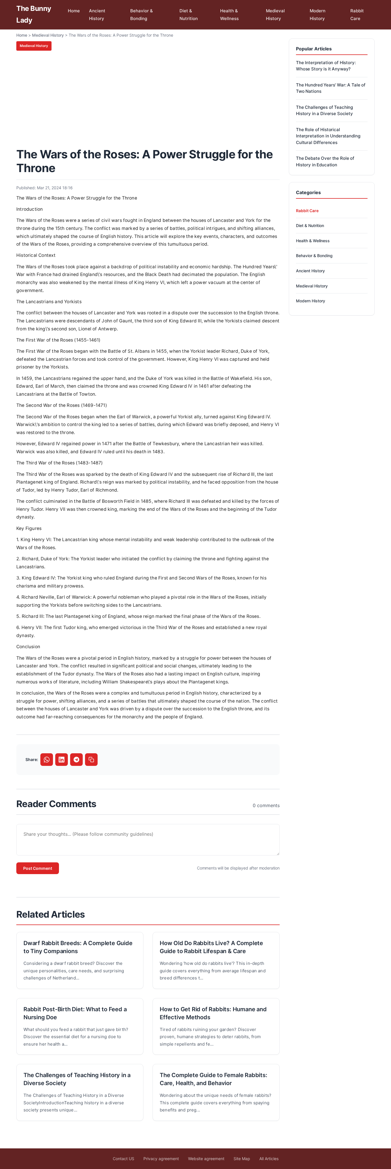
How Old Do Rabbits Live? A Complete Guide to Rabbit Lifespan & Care (211, 947)
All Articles (269, 1158)
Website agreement (206, 1158)
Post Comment (37, 868)
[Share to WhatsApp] (46, 759)
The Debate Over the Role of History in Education (325, 161)
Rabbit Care (357, 14)
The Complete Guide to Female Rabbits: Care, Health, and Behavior (213, 1079)
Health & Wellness (229, 14)
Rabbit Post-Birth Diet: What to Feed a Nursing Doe (75, 1013)
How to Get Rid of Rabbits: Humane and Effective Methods (213, 1013)
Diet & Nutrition (188, 14)
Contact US (123, 1158)
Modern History (317, 14)
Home (74, 10)
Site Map (242, 1158)
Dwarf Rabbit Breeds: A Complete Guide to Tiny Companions (78, 947)
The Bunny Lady (33, 14)
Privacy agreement (161, 1158)
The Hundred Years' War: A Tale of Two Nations (331, 88)
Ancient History (97, 14)
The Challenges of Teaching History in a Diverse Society (77, 1079)
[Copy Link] (91, 759)
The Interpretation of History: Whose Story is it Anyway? (326, 66)
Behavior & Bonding (141, 14)
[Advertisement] (148, 98)
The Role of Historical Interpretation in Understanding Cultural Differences (328, 136)
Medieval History (275, 14)
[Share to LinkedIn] (61, 759)
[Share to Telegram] (76, 759)
